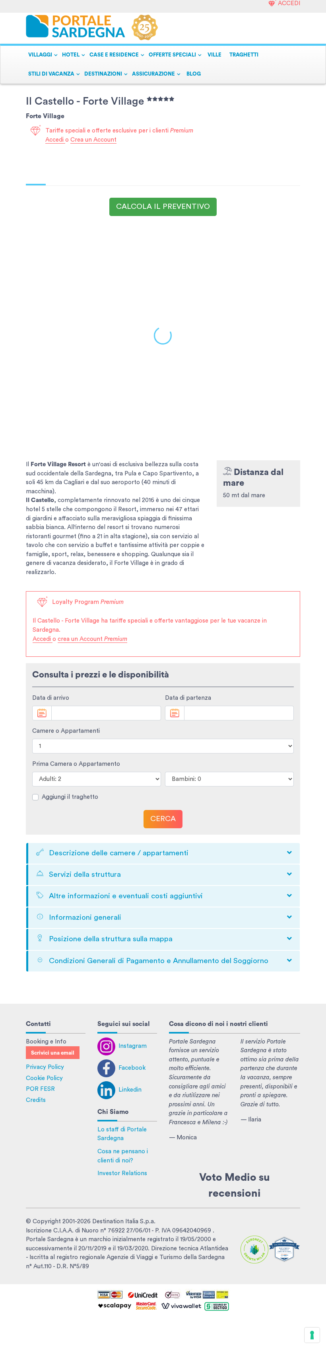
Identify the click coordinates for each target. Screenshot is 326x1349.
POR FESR (40, 1089)
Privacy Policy (45, 1067)
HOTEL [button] (71, 55)
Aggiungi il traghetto (70, 797)
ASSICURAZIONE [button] (153, 74)
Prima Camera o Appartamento (76, 764)
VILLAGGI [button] (40, 55)
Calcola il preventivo (163, 206)
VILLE (214, 55)
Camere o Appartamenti (66, 731)
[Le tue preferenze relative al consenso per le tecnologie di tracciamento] (312, 1335)
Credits (36, 1100)
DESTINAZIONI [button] (103, 74)
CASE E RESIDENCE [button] (114, 55)
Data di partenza (188, 698)
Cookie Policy (44, 1078)
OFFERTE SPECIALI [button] (172, 55)
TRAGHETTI (243, 55)
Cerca (163, 819)
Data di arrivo (50, 698)
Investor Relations (122, 1173)
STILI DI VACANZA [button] (51, 74)
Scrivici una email (52, 1053)
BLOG (193, 74)
